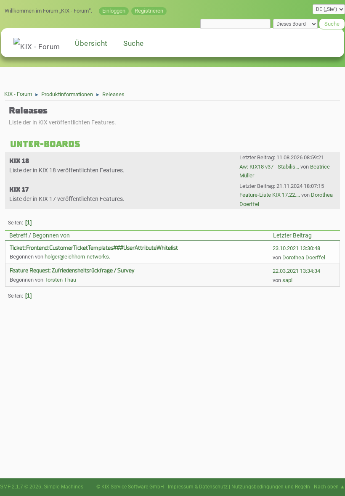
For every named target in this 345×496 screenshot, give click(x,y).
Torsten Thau (60, 280)
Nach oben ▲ (329, 487)
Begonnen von (51, 235)
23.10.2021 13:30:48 (296, 248)
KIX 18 (19, 161)
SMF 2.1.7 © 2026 (20, 487)
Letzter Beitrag (292, 235)
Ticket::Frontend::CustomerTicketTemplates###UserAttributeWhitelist (94, 247)
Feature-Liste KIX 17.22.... (269, 195)
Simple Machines (63, 487)
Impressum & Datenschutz (198, 487)
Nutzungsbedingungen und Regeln (270, 487)
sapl (287, 280)
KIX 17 (19, 189)
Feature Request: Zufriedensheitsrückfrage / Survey (72, 270)
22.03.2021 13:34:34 (296, 271)
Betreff (18, 235)
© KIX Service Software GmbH (130, 487)
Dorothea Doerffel (303, 257)
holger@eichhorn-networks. (77, 256)
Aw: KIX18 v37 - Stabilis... (269, 167)
